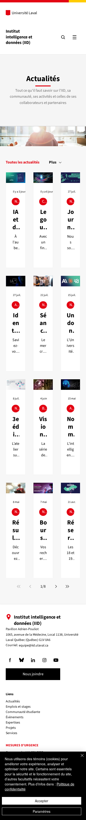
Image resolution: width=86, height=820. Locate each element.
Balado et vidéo (44, 408)
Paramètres (41, 811)
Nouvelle (17, 201)
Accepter (41, 800)
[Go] (10, 660)
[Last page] (67, 586)
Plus (52, 162)
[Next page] (56, 586)
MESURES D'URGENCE (22, 745)
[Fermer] (79, 758)
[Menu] (74, 37)
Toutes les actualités (22, 162)
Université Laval (24, 13)
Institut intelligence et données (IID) (19, 37)
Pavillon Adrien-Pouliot (22, 629)
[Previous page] (30, 586)
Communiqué (44, 201)
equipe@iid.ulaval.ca (33, 645)
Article (17, 305)
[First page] (18, 586)
